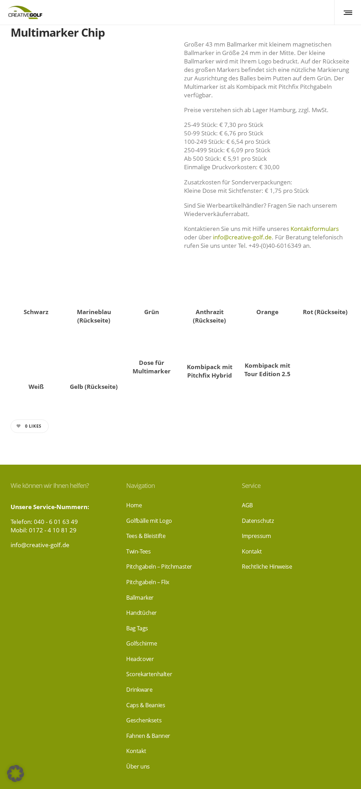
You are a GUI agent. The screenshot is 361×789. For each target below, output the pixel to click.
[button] (15, 773)
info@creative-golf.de (242, 237)
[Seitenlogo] (24, 12)
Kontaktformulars (314, 229)
